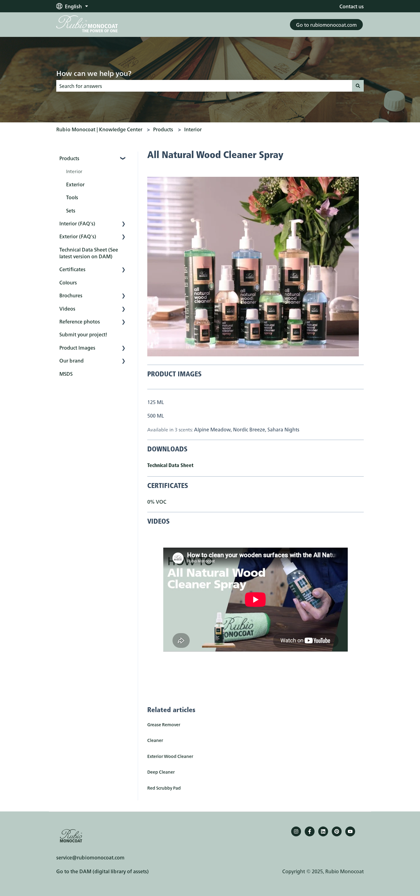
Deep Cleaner (161, 772)
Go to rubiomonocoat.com (326, 24)
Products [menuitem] (69, 158)
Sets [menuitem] (70, 210)
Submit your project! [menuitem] (83, 334)
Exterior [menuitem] (75, 184)
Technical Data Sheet (170, 465)
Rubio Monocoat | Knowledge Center (99, 129)
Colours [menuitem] (68, 282)
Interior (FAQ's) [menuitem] (77, 223)
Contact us (351, 6)
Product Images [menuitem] (77, 347)
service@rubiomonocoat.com (90, 857)
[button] (124, 158)
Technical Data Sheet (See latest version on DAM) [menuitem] (88, 253)
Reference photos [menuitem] (79, 321)
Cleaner (155, 740)
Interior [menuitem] (74, 171)
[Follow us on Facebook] (310, 831)
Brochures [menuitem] (70, 295)
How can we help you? (93, 73)
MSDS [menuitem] (66, 373)
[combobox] (204, 86)
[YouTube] (350, 831)
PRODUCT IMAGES (174, 374)
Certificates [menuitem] (72, 269)
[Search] (358, 86)
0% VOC (156, 501)
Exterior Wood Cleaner (170, 756)
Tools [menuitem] (72, 197)
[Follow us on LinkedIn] (323, 831)
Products (163, 129)
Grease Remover (163, 724)
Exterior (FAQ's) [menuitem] (77, 236)
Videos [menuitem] (67, 308)
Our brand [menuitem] (71, 360)
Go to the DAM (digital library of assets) (102, 871)
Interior (193, 129)
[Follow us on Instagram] (296, 831)
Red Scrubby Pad (164, 788)
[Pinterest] (337, 831)
